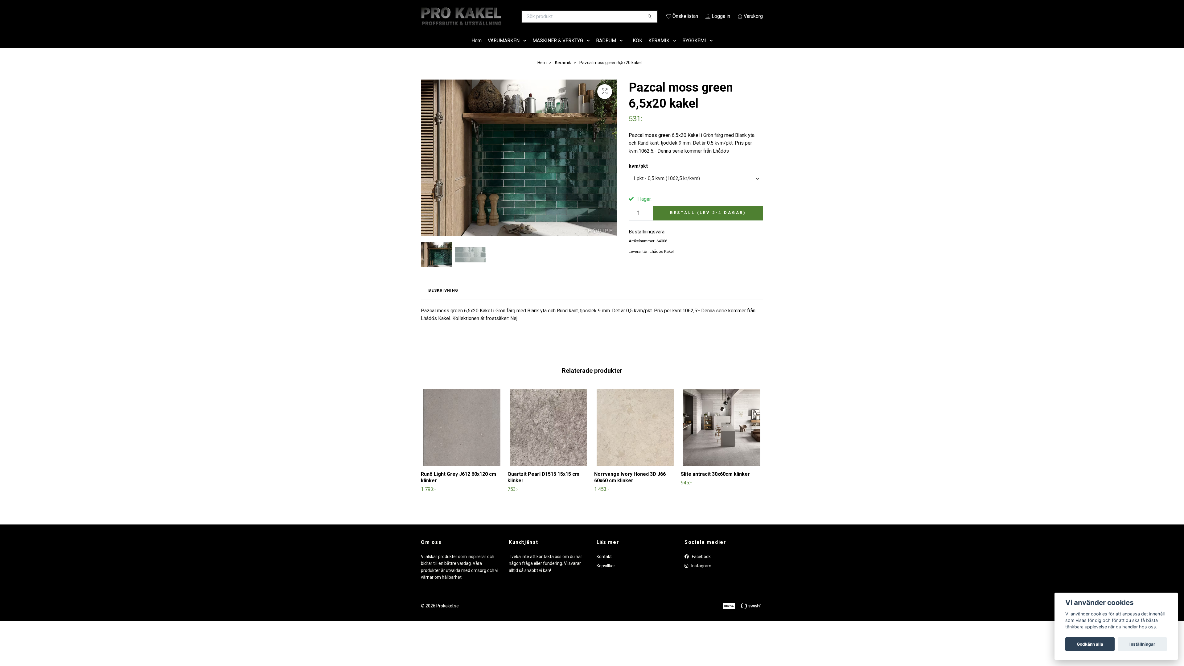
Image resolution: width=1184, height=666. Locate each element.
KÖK (637, 49)
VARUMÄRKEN (504, 49)
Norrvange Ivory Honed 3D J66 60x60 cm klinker (630, 486)
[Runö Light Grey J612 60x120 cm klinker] (462, 436)
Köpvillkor (606, 574)
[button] (526, 49)
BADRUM (606, 49)
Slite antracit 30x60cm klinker (715, 483)
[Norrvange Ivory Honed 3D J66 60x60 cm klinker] (635, 436)
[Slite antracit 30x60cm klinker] (722, 436)
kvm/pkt (638, 175)
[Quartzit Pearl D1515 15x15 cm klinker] (549, 436)
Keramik (563, 71)
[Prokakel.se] (506, 16)
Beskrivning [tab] (443, 299)
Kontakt (604, 565)
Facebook (701, 565)
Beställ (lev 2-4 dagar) (708, 221)
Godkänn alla (1090, 644)
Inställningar (1142, 644)
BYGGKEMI (694, 49)
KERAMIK (658, 49)
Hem (476, 49)
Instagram (700, 574)
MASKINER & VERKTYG (557, 49)
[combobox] (696, 187)
